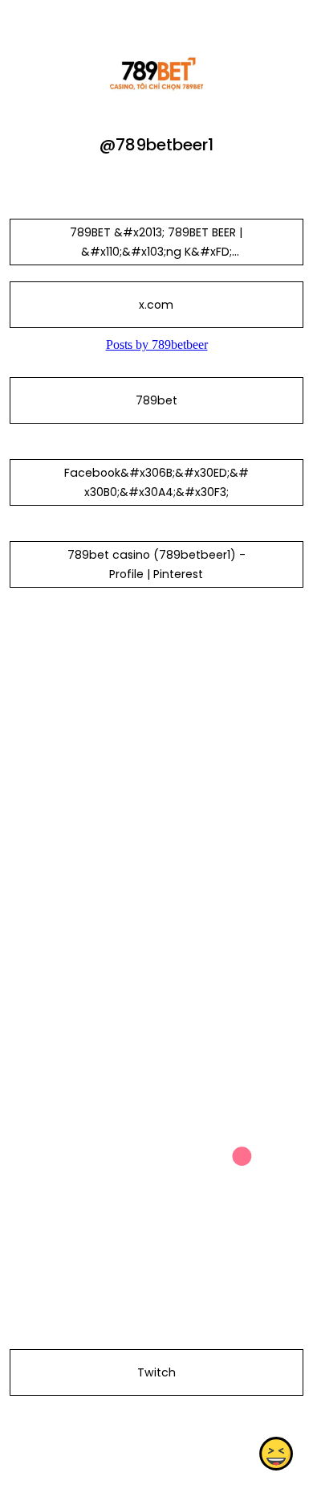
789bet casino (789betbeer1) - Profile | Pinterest (156, 564)
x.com (156, 305)
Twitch (156, 1372)
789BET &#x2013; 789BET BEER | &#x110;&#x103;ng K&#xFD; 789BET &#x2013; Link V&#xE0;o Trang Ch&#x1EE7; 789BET (156, 261)
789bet (156, 400)
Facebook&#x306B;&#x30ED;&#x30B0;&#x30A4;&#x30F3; (156, 482)
